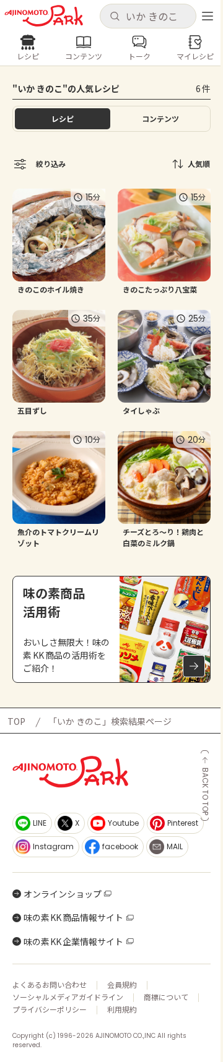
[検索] (114, 17)
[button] (148, 16)
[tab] (160, 118)
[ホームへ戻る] (43, 16)
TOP (16, 721)
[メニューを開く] (207, 16)
